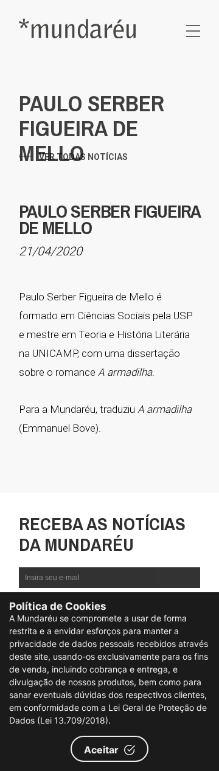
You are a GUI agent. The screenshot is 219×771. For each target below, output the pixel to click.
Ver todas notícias (83, 157)
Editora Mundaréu (77, 28)
